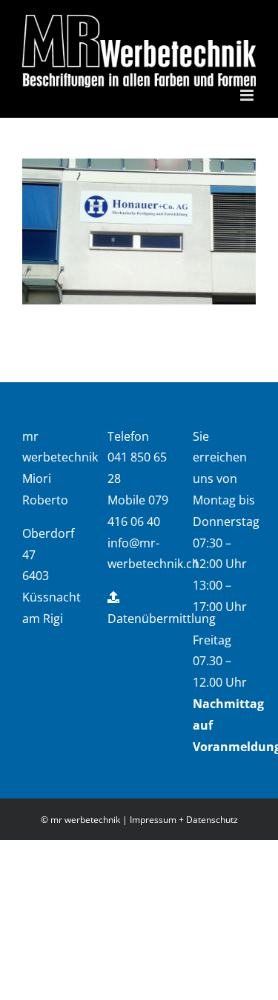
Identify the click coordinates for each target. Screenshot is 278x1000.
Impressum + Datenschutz (184, 819)
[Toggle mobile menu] (248, 95)
